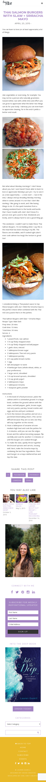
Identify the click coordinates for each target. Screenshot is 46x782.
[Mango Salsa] (21, 498)
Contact (23, 751)
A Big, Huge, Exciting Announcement (8, 507)
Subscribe (23, 755)
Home (23, 747)
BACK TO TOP (24, 744)
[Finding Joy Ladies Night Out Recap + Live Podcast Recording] (34, 498)
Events (23, 759)
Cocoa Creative (29, 773)
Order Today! (23, 709)
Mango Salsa (19, 505)
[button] (41, 3)
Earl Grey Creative (29, 776)
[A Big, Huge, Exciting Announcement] (9, 498)
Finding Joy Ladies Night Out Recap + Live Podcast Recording (34, 510)
